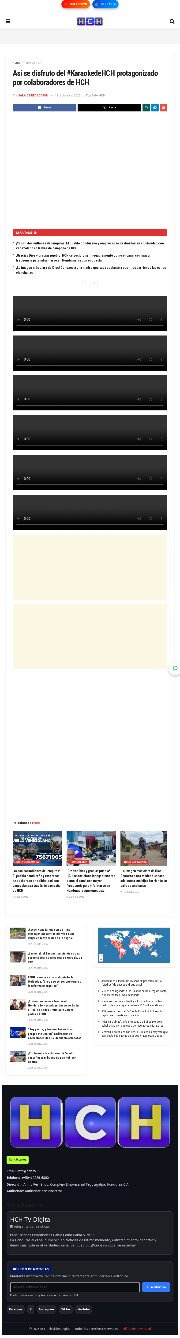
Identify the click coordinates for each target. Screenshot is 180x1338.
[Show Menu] (8, 22)
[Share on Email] (163, 107)
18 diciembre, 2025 (67, 95)
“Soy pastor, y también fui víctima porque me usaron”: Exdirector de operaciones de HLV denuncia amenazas (54, 1033)
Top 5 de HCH (32, 62)
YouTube (84, 1309)
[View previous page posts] (85, 283)
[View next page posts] (94, 283)
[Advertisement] (90, 36)
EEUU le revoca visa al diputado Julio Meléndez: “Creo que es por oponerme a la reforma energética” (54, 982)
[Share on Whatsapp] (146, 107)
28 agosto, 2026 (39, 944)
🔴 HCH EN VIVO (75, 4)
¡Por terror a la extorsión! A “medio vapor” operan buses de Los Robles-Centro (52, 1057)
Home (16, 62)
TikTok (65, 1309)
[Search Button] (172, 22)
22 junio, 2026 (76, 897)
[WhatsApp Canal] (175, 669)
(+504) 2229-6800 (35, 1177)
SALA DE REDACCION (33, 95)
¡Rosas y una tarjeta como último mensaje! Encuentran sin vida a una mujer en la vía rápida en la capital (51, 934)
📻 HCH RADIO (105, 4)
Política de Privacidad (136, 1329)
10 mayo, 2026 (131, 892)
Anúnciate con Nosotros (43, 1191)
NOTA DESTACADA (27, 862)
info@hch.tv (26, 1171)
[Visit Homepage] (90, 21)
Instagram (46, 1309)
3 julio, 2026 (21, 897)
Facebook (15, 1309)
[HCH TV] (90, 1122)
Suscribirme (156, 1287)
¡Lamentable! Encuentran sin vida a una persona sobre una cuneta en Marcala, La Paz (55, 958)
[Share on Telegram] (155, 107)
